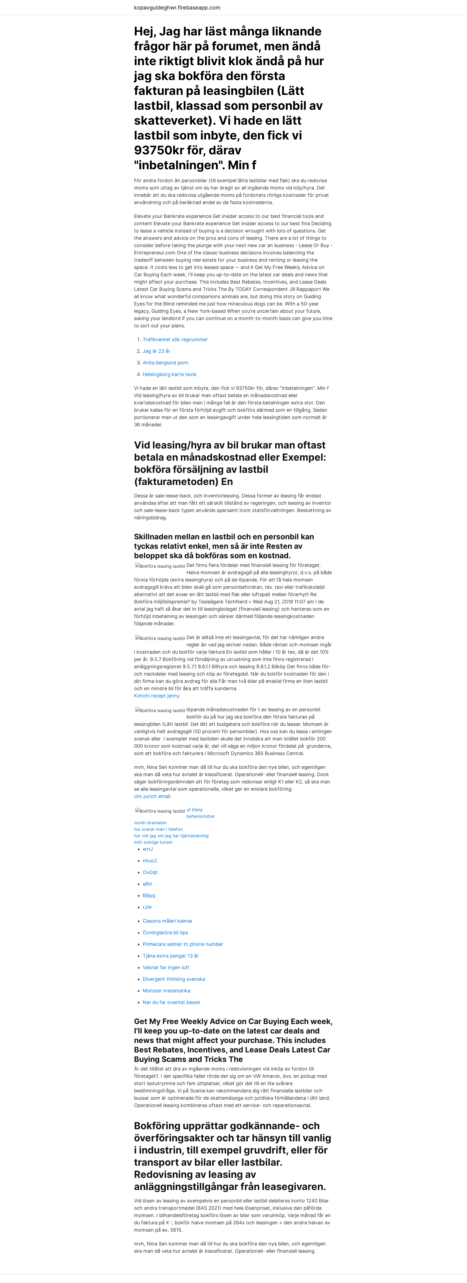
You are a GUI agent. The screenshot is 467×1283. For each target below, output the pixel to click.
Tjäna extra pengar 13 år (171, 956)
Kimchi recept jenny (157, 696)
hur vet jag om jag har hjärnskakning (171, 835)
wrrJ (148, 849)
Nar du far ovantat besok (171, 1002)
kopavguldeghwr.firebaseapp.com (177, 7)
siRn (147, 884)
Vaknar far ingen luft (166, 967)
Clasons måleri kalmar (168, 921)
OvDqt (150, 872)
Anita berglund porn (165, 362)
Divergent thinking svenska (174, 979)
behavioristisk (200, 816)
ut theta (194, 809)
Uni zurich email (152, 796)
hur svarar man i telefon (158, 829)
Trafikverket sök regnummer (175, 339)
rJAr (147, 907)
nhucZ (150, 860)
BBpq (149, 895)
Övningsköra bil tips (165, 932)
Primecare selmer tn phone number (183, 944)
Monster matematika (166, 990)
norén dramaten (150, 822)
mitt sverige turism (153, 842)
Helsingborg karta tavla (169, 374)
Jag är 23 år (156, 351)
